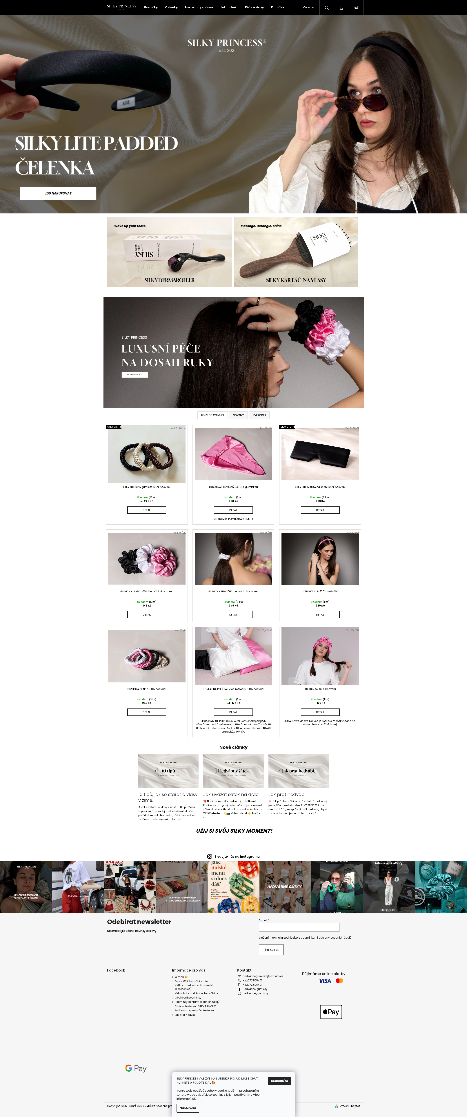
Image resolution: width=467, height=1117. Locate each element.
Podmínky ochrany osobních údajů (197, 1002)
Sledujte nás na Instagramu (237, 856)
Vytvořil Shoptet (350, 1106)
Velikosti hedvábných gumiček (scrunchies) (194, 987)
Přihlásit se (271, 950)
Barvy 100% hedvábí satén (191, 981)
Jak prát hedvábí (185, 1015)
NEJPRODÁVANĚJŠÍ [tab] (212, 415)
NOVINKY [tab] (238, 415)
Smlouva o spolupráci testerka (194, 1010)
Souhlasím (279, 1081)
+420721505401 (252, 980)
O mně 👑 (181, 977)
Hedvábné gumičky (255, 989)
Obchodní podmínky (188, 997)
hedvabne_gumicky (255, 993)
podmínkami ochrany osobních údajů (326, 938)
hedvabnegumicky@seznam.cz (263, 976)
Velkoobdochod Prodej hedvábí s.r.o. (198, 993)
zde (194, 1099)
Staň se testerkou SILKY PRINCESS (196, 1006)
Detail (147, 510)
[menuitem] (150, 7)
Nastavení (188, 1108)
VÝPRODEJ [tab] (259, 415)
